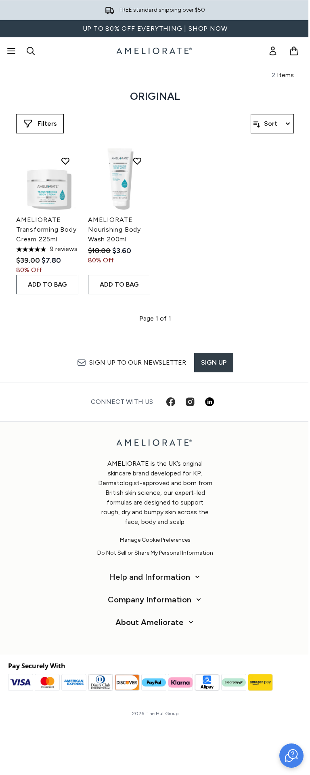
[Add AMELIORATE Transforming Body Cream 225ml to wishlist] (65, 161)
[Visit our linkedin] (209, 402)
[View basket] (294, 51)
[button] (291, 756)
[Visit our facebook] (170, 402)
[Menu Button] (10, 51)
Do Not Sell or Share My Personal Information (155, 553)
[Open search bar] (30, 51)
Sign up (213, 362)
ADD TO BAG (47, 284)
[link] (273, 51)
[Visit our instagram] (190, 402)
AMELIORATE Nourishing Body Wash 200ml (114, 229)
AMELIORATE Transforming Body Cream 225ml (46, 229)
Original (155, 96)
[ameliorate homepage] (155, 50)
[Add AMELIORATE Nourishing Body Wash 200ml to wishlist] (137, 161)
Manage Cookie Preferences (155, 540)
